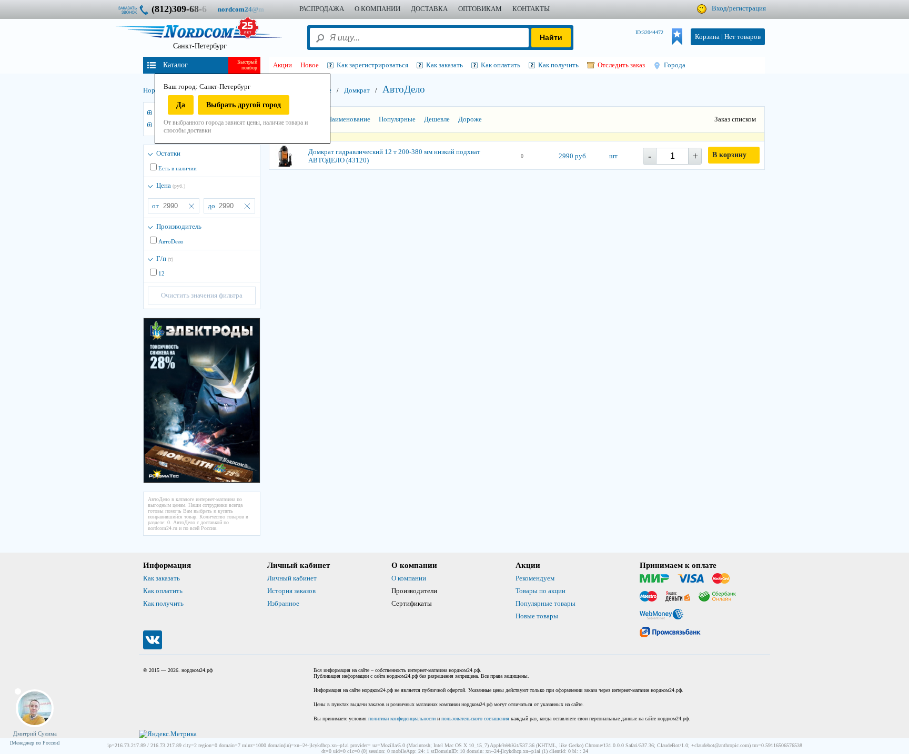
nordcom (249, 9)
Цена (170, 185)
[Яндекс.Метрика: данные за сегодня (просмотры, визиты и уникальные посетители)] (168, 734)
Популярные (397, 119)
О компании (408, 578)
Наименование (348, 119)
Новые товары (537, 616)
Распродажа (321, 9)
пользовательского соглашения (475, 718)
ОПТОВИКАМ (480, 9)
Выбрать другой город (243, 105)
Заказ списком (735, 119)
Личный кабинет (292, 578)
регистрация (747, 8)
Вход (719, 8)
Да (180, 105)
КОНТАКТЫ (531, 9)
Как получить (163, 603)
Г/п (164, 258)
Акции (282, 65)
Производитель (178, 226)
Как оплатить (163, 591)
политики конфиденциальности (402, 718)
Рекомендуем (535, 578)
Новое (309, 65)
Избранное (283, 603)
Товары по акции (540, 591)
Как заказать (161, 578)
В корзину (729, 155)
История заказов (291, 591)
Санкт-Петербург (200, 46)
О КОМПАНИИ (377, 9)
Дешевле (437, 119)
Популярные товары (545, 603)
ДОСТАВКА (429, 9)
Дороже (470, 119)
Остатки (168, 153)
